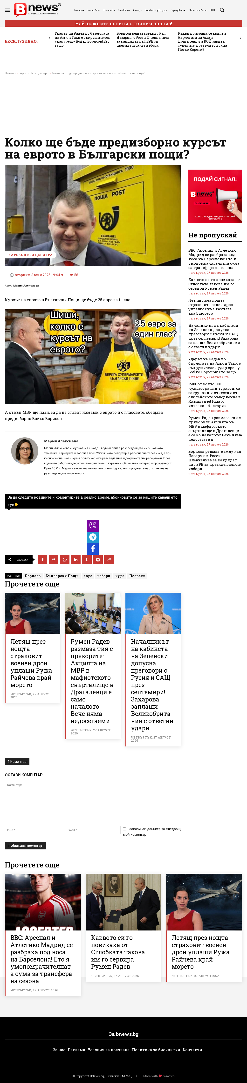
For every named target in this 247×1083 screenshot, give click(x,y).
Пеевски (137, 575)
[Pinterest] (53, 559)
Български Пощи (62, 575)
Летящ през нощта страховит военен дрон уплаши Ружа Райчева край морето (31, 663)
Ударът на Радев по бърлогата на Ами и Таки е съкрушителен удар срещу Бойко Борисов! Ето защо (82, 39)
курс (119, 575)
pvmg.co (168, 1076)
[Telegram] (98, 559)
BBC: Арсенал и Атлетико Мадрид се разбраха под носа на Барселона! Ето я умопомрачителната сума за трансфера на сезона (214, 259)
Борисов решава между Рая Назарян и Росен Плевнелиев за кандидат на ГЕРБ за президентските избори (143, 39)
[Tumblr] (87, 559)
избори (103, 575)
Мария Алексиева (26, 285)
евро (88, 575)
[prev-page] (49, 38)
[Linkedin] (76, 559)
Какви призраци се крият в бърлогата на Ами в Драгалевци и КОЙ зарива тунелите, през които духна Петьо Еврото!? (202, 41)
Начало (10, 73)
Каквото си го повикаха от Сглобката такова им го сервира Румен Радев (214, 284)
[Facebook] (42, 559)
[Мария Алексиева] (24, 457)
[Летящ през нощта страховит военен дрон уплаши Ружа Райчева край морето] (32, 613)
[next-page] (240, 38)
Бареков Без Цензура (33, 73)
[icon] (93, 527)
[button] (222, 10)
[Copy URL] (109, 559)
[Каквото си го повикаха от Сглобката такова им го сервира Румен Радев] (124, 902)
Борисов (33, 575)
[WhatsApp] (64, 559)
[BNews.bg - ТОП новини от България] (37, 10)
